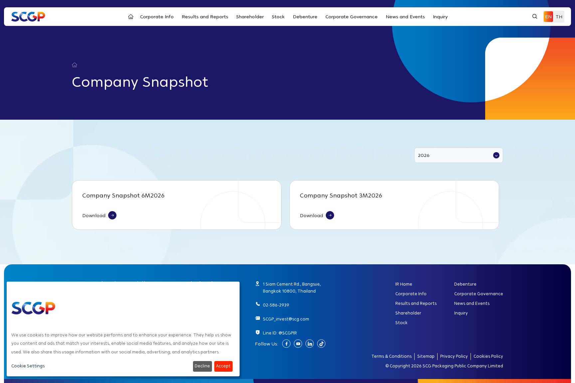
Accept (223, 366)
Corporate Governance (478, 294)
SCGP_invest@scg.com (286, 319)
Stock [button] (278, 16)
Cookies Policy (488, 356)
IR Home (403, 284)
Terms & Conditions (391, 356)
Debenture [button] (305, 16)
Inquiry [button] (440, 16)
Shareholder (408, 313)
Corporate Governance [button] (351, 16)
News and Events (471, 303)
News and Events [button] (405, 16)
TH (559, 16)
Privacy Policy (454, 356)
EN (548, 16)
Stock (401, 322)
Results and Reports (416, 303)
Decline (202, 366)
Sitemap (426, 356)
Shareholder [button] (250, 16)
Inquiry (461, 313)
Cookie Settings (28, 366)
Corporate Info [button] (157, 16)
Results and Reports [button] (205, 16)
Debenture (465, 284)
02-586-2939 (276, 305)
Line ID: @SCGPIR (280, 333)
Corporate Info (411, 294)
